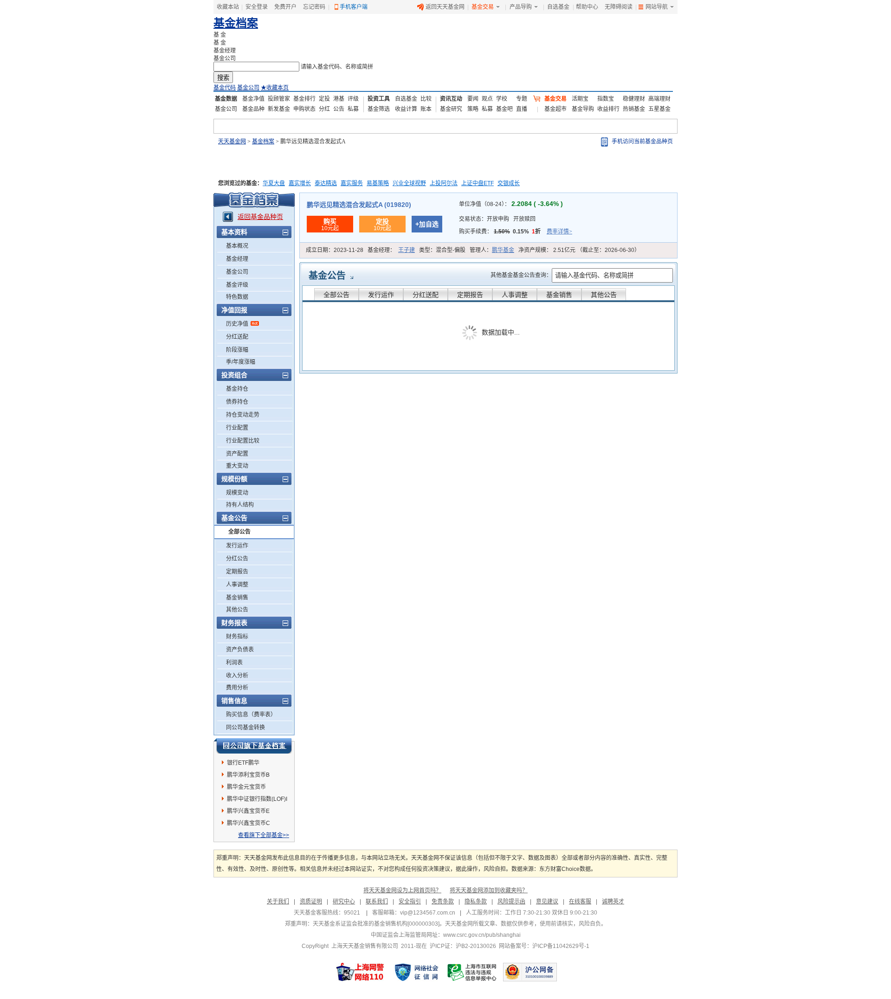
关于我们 (278, 901)
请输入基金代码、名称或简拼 (337, 67)
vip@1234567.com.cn (427, 912)
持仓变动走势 (242, 415)
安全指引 (410, 901)
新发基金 (279, 109)
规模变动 (237, 493)
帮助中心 (587, 7)
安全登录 (256, 7)
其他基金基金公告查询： (521, 275)
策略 (472, 109)
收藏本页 (275, 87)
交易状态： (497, 219)
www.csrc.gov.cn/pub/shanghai (482, 935)
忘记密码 (314, 7)
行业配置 (237, 428)
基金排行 (304, 99)
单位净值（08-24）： (511, 204)
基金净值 (253, 99)
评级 (353, 99)
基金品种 (253, 109)
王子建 (406, 250)
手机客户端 (354, 7)
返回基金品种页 (260, 216)
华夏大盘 (274, 183)
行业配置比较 (242, 441)
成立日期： (334, 250)
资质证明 (311, 901)
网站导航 (657, 7)
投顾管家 (279, 99)
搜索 (223, 77)
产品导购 (521, 7)
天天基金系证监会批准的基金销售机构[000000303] (376, 924)
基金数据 (226, 99)
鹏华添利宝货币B (248, 775)
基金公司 (248, 87)
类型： (442, 250)
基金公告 (327, 276)
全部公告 (239, 532)
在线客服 (580, 901)
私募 (353, 109)
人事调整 (237, 584)
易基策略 (378, 183)
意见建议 (547, 901)
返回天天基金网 (445, 7)
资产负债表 (240, 649)
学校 (501, 99)
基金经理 (237, 259)
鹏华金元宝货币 (246, 787)
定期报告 (237, 571)
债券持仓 (237, 402)
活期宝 (580, 99)
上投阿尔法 (444, 183)
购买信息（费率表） (251, 714)
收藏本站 (228, 7)
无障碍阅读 (619, 7)
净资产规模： (579, 250)
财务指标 (237, 636)
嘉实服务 (352, 183)
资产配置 (237, 454)
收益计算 (406, 109)
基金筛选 (379, 109)
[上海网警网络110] (360, 972)
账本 (426, 109)
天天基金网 (232, 141)
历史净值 (237, 324)
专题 (521, 99)
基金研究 (451, 109)
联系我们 (377, 901)
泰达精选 (326, 183)
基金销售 (237, 597)
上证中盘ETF (477, 183)
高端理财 (659, 99)
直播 (521, 109)
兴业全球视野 (409, 183)
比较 (426, 99)
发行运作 (237, 545)
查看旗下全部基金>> (263, 835)
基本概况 (237, 246)
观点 (487, 99)
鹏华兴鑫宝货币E (248, 811)
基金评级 (237, 285)
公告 (338, 109)
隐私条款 (476, 901)
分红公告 (237, 558)
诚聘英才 (613, 901)
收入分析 (237, 675)
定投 (324, 99)
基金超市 (555, 109)
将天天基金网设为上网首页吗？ (402, 890)
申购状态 (304, 109)
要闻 (472, 99)
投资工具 (379, 99)
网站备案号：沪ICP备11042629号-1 (544, 946)
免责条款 (443, 901)
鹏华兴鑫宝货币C (248, 823)
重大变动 (237, 466)
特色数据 (237, 297)
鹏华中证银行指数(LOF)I (257, 799)
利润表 (234, 662)
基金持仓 (237, 389)
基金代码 (224, 87)
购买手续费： (515, 231)
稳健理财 (634, 99)
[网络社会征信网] (416, 972)
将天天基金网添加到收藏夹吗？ (489, 890)
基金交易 (482, 7)
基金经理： (391, 250)
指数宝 (605, 99)
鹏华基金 (503, 250)
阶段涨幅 (237, 350)
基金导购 (583, 109)
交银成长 (508, 183)
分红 (324, 109)
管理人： (492, 250)
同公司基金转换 (245, 727)
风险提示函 (511, 901)
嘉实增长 (300, 183)
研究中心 (344, 901)
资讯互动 (451, 99)
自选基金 (558, 7)
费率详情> (559, 231)
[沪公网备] (530, 972)
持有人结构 (240, 505)
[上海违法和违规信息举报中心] (472, 972)
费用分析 (237, 687)
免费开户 (285, 7)
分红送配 (237, 337)
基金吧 (504, 109)
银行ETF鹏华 (243, 763)
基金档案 (235, 23)
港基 (338, 99)
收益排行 (608, 109)
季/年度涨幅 (240, 362)
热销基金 (634, 109)
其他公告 (237, 609)
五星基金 (659, 109)
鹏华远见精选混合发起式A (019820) (359, 204)
